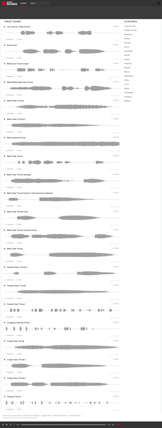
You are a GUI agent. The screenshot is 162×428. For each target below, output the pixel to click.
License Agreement (74, 415)
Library (23, 3)
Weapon (127, 101)
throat (116, 26)
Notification (128, 76)
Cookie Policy (27, 415)
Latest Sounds (130, 26)
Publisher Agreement (60, 415)
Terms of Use (7, 415)
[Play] (6, 424)
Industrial (127, 63)
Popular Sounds (130, 30)
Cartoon (127, 43)
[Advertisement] (81, 12)
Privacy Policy (17, 415)
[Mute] (113, 425)
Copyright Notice (46, 415)
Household (128, 51)
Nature (127, 72)
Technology (128, 93)
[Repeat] (14, 425)
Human (127, 55)
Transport (128, 97)
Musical (127, 68)
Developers (36, 415)
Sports (127, 88)
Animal (127, 39)
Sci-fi (126, 84)
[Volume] (117, 424)
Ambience (128, 34)
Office (126, 80)
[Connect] (159, 3)
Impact (127, 59)
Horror (126, 47)
